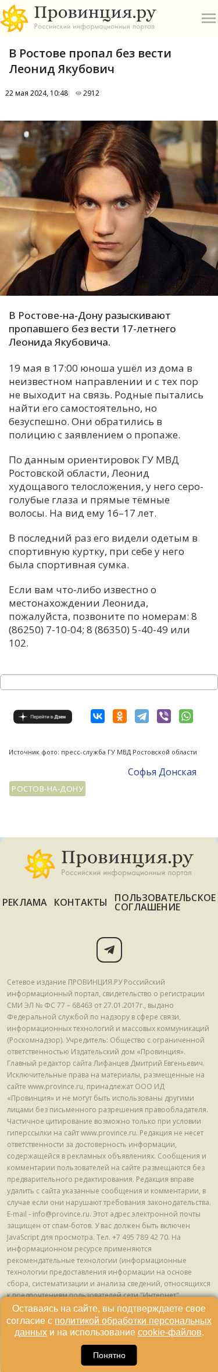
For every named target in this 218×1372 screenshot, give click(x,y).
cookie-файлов (170, 1332)
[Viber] (164, 716)
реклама (24, 902)
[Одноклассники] (120, 716)
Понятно (109, 1355)
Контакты (81, 902)
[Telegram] (142, 716)
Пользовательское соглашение (165, 902)
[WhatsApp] (186, 716)
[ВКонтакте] (98, 716)
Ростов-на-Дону (47, 788)
